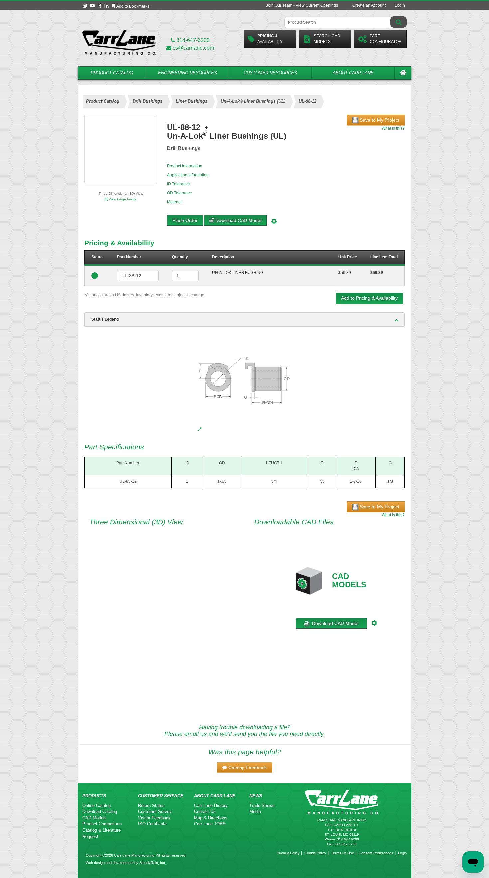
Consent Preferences (376, 853)
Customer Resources (270, 72)
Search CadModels (327, 39)
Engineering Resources (187, 72)
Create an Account (369, 5)
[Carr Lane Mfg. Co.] (119, 42)
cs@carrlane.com (193, 48)
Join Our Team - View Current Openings (302, 5)
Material (174, 202)
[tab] (244, 320)
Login (400, 5)
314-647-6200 (192, 40)
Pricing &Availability (270, 39)
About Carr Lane (353, 72)
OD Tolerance (179, 193)
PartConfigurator (386, 39)
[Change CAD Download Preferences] (275, 220)
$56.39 (344, 272)
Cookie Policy (315, 853)
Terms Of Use (342, 853)
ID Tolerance (178, 184)
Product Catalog (112, 72)
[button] (244, 767)
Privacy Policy (288, 853)
